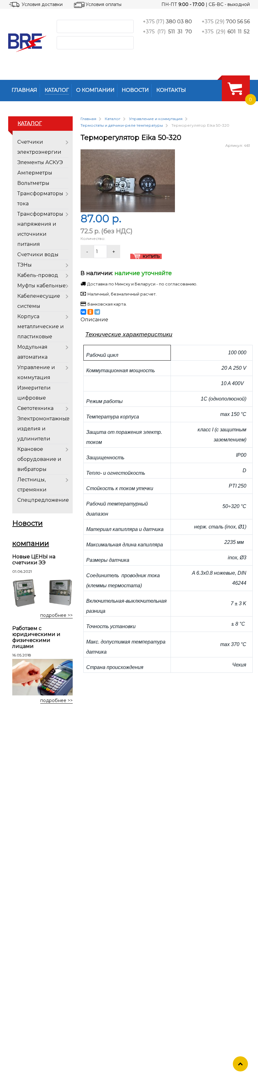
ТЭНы (24, 265)
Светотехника (35, 408)
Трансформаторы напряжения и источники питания (40, 229)
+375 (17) (167, 22)
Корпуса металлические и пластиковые (40, 326)
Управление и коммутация (36, 372)
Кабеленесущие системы (38, 301)
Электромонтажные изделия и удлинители (43, 429)
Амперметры (34, 173)
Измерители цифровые (34, 393)
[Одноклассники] (90, 312)
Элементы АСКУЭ (40, 162)
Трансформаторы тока (40, 199)
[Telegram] (97, 312)
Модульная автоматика (32, 352)
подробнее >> (56, 615)
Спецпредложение (43, 500)
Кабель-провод (37, 275)
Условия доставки (42, 4)
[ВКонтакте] (83, 312)
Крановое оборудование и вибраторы (39, 459)
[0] (234, 88)
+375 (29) (226, 22)
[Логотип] (27, 42)
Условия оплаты (103, 4)
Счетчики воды (38, 254)
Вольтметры (33, 183)
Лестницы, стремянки (32, 485)
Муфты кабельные (41, 286)
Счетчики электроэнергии (39, 147)
